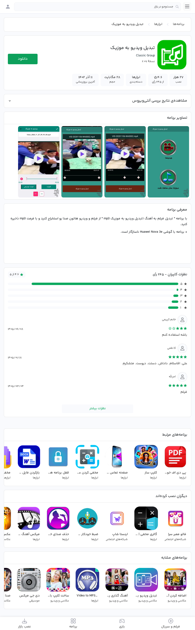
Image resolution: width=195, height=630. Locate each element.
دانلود (23, 59)
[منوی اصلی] (187, 6)
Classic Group (145, 55)
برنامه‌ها (179, 24)
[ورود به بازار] (8, 6)
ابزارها (158, 24)
